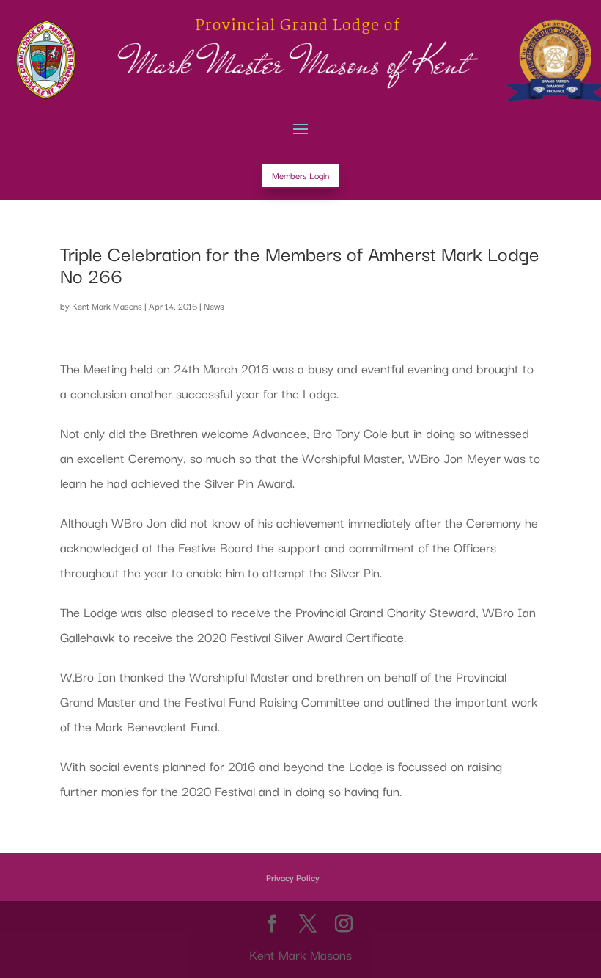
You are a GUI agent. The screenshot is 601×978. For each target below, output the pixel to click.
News (214, 306)
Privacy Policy (293, 877)
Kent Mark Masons (107, 306)
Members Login (300, 175)
